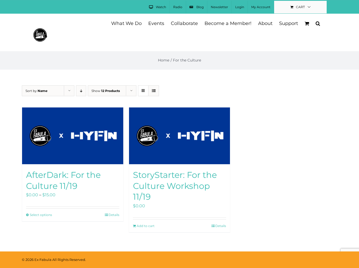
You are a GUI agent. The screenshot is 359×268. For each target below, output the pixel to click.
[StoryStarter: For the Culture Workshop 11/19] (179, 135)
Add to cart (146, 226)
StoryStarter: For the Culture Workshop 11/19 (175, 186)
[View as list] (153, 91)
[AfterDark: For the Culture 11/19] (72, 135)
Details (114, 215)
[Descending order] (81, 90)
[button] (318, 23)
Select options (41, 215)
